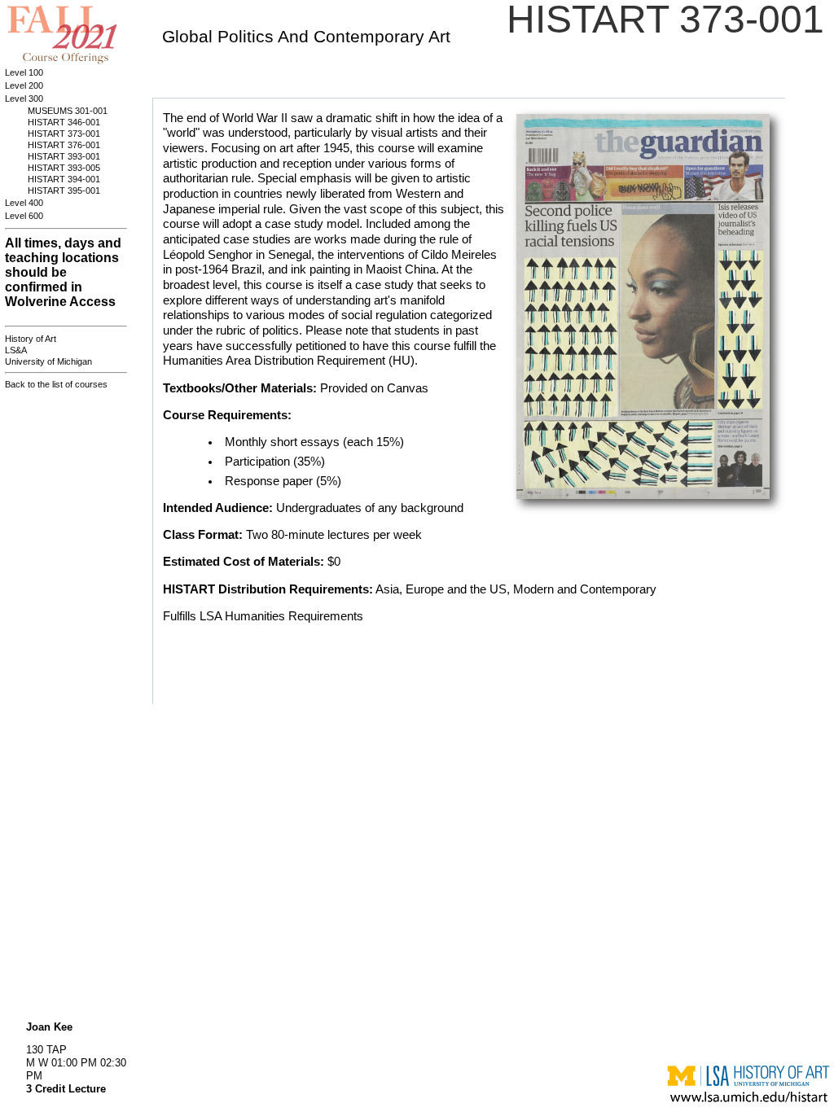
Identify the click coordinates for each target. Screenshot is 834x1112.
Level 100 (24, 72)
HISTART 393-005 (64, 168)
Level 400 (24, 203)
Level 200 (24, 85)
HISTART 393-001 (64, 156)
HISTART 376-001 (64, 145)
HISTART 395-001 (64, 190)
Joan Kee (49, 1027)
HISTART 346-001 (64, 122)
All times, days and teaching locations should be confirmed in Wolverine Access (63, 272)
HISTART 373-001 (64, 133)
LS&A (16, 350)
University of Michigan (48, 361)
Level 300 (24, 98)
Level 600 (24, 216)
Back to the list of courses (56, 384)
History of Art (30, 339)
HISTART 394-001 (64, 179)
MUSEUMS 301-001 (68, 111)
